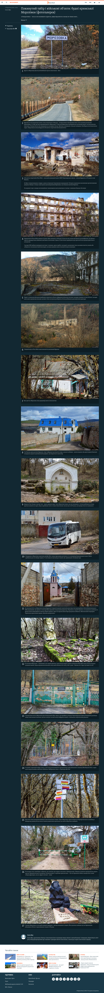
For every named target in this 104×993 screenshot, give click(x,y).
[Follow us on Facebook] (53, 979)
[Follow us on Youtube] (60, 979)
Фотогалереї (14, 2)
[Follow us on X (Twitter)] (57, 979)
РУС (86, 2)
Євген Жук (8, 10)
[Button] (9, 26)
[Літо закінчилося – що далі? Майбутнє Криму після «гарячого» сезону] (42, 965)
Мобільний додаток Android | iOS (14, 984)
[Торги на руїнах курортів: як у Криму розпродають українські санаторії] (10, 965)
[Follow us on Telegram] (64, 979)
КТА (90, 2)
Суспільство (52, 954)
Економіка (19, 963)
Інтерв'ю (82, 954)
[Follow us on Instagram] (67, 979)
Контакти (31, 984)
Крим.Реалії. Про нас (34, 978)
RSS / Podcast (8, 987)
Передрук (31, 981)
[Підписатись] (78, 979)
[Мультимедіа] (94, 3)
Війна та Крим (20, 954)
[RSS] (71, 979)
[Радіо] (99, 3)
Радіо (6, 981)
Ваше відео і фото (9, 978)
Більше (23, 20)
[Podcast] (75, 979)
